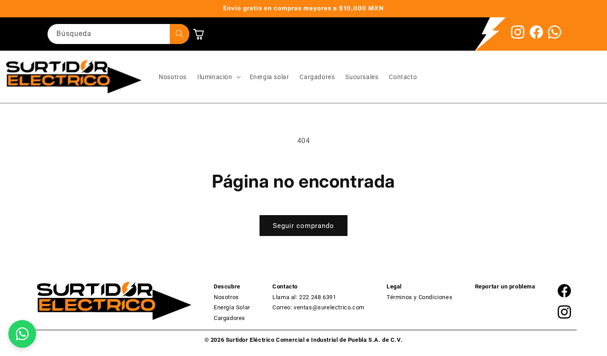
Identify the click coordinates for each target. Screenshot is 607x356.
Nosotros (226, 297)
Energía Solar (232, 307)
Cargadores (229, 318)
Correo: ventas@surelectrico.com (318, 307)
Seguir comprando (303, 226)
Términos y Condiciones (419, 297)
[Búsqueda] (179, 34)
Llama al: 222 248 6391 (304, 297)
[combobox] (118, 34)
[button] (218, 77)
